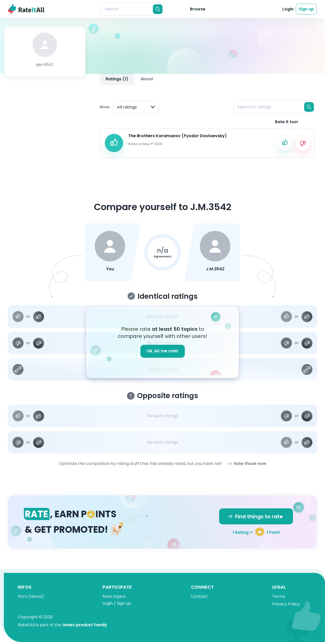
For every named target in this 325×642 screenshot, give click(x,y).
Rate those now (250, 463)
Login (288, 9)
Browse (197, 9)
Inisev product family (85, 625)
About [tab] (146, 79)
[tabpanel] (207, 124)
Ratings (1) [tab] (117, 79)
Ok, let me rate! (162, 351)
